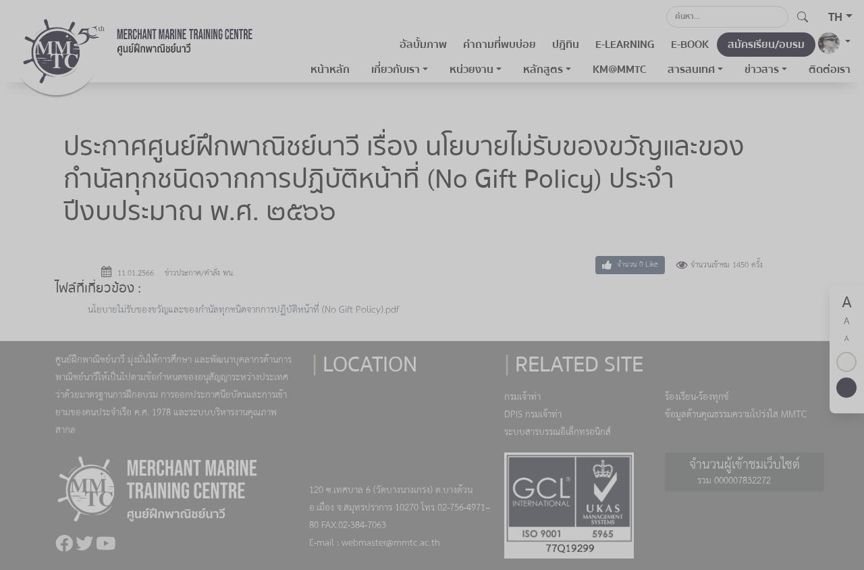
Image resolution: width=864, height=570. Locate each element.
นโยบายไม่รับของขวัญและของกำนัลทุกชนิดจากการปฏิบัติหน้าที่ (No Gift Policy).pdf (243, 310)
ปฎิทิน (565, 44)
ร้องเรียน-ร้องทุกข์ (697, 397)
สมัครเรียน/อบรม (766, 44)
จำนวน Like (636, 264)
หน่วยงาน (471, 69)
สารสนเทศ (691, 69)
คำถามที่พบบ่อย (499, 44)
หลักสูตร (543, 69)
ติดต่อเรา (829, 69)
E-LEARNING (625, 44)
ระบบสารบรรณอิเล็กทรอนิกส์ (557, 432)
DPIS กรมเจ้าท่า (533, 415)
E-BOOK (690, 44)
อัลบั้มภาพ (423, 44)
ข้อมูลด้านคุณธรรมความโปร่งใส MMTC (736, 415)
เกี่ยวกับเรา (395, 69)
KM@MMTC (619, 69)
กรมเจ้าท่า (522, 397)
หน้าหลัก (330, 69)
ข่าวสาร (762, 69)
